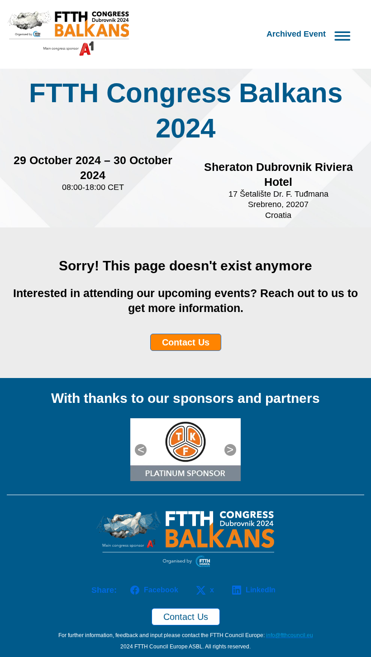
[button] (310, 34)
